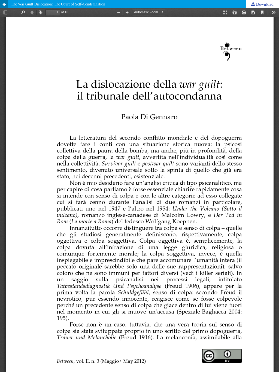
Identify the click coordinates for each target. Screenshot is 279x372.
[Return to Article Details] (4, 4)
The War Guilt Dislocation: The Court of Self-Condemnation (58, 4)
